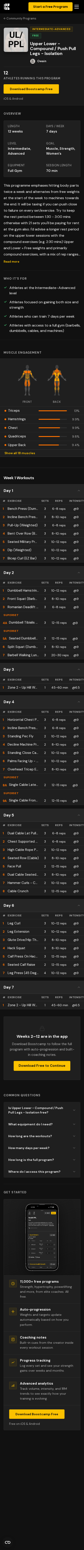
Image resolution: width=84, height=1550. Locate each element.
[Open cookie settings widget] (7, 1542)
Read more (11, 262)
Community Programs (21, 18)
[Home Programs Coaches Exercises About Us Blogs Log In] (76, 7)
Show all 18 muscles (19, 453)
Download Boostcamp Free (31, 89)
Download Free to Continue (42, 1065)
